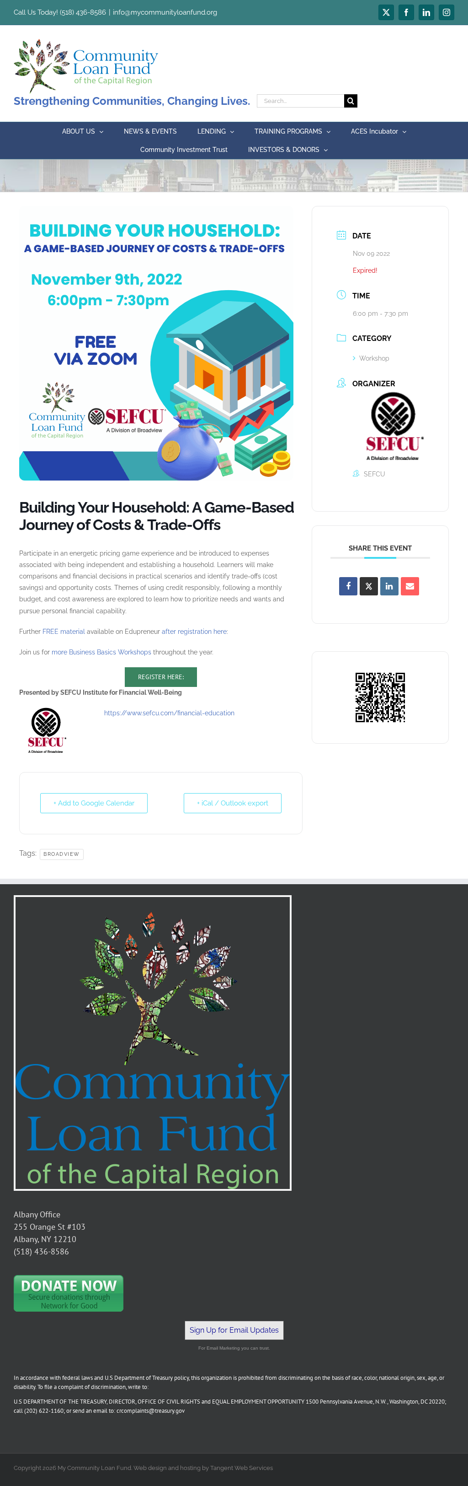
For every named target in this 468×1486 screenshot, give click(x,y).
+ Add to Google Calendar (93, 803)
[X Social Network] (369, 586)
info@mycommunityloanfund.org (165, 12)
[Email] (410, 586)
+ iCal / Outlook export (232, 803)
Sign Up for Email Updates (234, 1330)
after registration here (194, 631)
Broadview (61, 854)
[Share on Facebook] (348, 586)
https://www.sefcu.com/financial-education (168, 713)
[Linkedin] (389, 586)
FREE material (64, 631)
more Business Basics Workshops (101, 652)
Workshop (374, 358)
